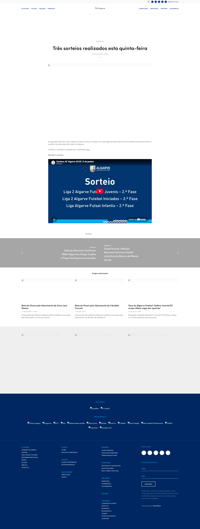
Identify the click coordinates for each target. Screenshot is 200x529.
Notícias (100, 41)
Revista (24, 460)
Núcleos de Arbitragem (69, 452)
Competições (143, 8)
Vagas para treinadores (110, 453)
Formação (51, 8)
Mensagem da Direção (29, 450)
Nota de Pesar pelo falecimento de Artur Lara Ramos (44, 307)
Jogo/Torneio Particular (110, 471)
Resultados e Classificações (111, 466)
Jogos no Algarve (108, 468)
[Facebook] (152, 2)
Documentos (174, 8)
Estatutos (105, 506)
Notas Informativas (68, 464)
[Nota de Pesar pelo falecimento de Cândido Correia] (115, 290)
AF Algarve (25, 8)
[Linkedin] (100, 234)
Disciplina (164, 8)
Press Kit (24, 465)
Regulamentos (106, 511)
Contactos (25, 467)
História (24, 452)
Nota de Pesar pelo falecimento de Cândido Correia (97, 307)
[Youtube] (159, 2)
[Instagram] (156, 2)
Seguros (104, 513)
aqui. (88, 149)
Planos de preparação (69, 462)
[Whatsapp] (162, 2)
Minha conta (66, 474)
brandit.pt (157, 505)
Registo (64, 477)
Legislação (105, 518)
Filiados (34, 8)
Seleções (42, 8)
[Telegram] (106, 234)
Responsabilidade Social (30, 457)
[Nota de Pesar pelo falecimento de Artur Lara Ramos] (62, 290)
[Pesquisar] (149, 2)
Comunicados (106, 483)
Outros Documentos (109, 516)
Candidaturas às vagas (109, 455)
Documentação (107, 486)
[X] (97, 234)
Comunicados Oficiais (109, 503)
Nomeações (105, 481)
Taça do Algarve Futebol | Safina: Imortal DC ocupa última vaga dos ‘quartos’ (150, 307)
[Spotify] (166, 2)
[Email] (113, 234)
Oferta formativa (107, 450)
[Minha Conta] (173, 2)
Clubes (64, 450)
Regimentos (105, 508)
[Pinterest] (110, 234)
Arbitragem (154, 8)
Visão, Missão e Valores (29, 455)
